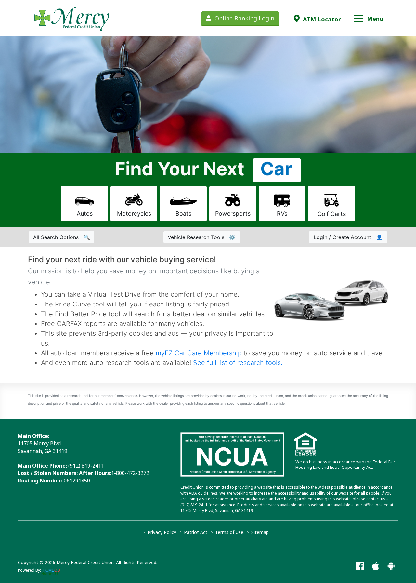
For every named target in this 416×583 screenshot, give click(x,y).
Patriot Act (195, 532)
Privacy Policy (162, 532)
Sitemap (260, 532)
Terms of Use (229, 532)
